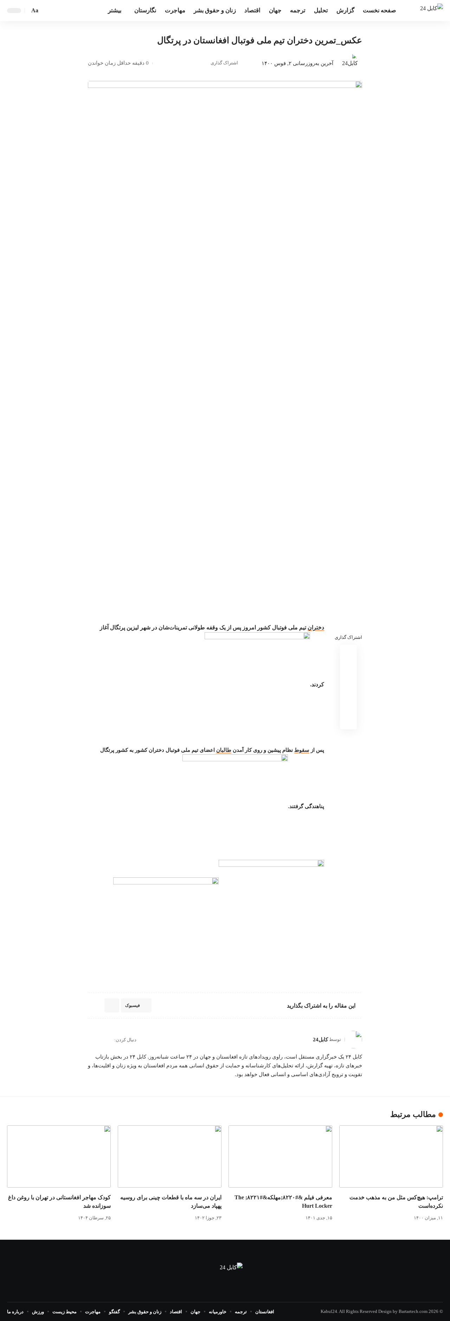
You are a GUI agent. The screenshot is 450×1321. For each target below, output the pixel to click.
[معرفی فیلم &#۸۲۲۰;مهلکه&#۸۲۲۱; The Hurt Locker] (280, 1156)
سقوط (301, 750)
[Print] (170, 63)
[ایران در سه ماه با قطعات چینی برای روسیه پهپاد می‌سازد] (169, 1156)
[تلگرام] (66, 10)
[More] (160, 63)
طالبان (223, 750)
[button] (46, 11)
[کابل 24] (431, 10)
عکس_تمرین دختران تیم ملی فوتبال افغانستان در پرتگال (259, 40)
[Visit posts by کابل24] (347, 63)
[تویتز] (73, 10)
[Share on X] (192, 63)
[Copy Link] (181, 63)
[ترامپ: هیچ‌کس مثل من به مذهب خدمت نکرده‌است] (391, 1156)
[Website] (108, 1039)
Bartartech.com (413, 1311)
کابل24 (320, 1039)
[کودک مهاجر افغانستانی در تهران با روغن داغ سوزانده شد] (59, 1156)
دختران (316, 627)
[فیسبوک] (81, 10)
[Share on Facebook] (203, 63)
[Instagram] (91, 1039)
